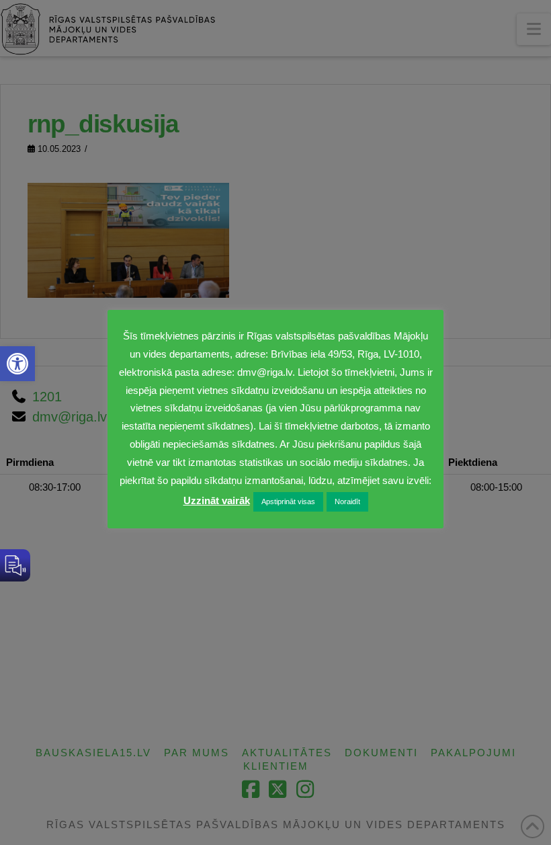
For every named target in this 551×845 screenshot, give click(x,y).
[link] (17, 363)
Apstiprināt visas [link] (288, 501)
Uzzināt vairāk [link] (216, 500)
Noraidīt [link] (347, 501)
